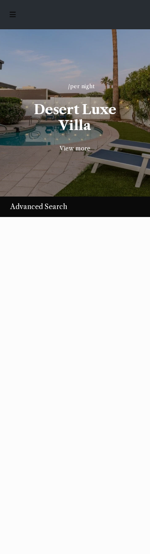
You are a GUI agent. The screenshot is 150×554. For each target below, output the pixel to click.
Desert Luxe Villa (75, 117)
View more (75, 148)
